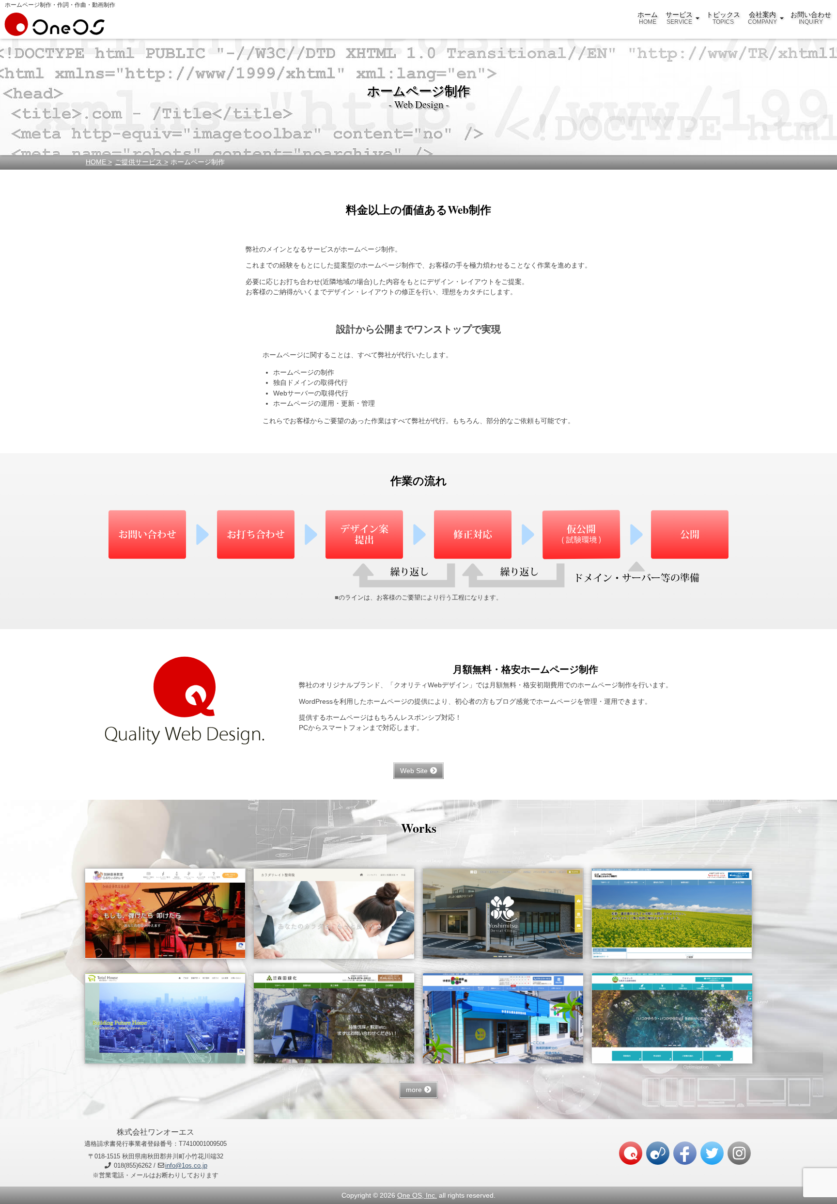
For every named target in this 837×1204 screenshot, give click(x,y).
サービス (679, 18)
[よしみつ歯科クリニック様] (503, 913)
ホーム (647, 18)
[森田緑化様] (334, 1018)
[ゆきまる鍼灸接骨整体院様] (503, 1018)
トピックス (723, 18)
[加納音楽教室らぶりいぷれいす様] (165, 913)
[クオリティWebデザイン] (630, 1153)
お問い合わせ (810, 18)
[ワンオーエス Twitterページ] (712, 1153)
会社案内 (762, 18)
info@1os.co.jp (186, 1165)
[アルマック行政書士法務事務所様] (672, 1018)
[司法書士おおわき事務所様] (672, 913)
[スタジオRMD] (657, 1153)
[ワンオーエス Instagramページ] (739, 1153)
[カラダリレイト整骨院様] (334, 913)
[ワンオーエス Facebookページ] (685, 1153)
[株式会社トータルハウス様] (165, 1018)
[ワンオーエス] (55, 31)
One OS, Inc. (417, 1195)
